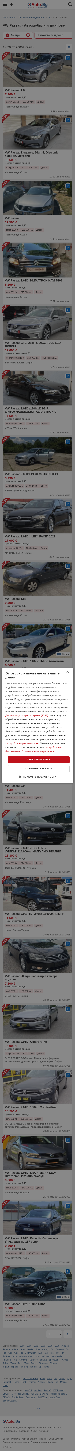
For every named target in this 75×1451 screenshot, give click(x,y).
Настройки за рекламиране (22, 743)
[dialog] (37, 725)
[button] (38, 777)
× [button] (67, 672)
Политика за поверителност (39, 751)
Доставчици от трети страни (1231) (26, 715)
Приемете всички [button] (39, 759)
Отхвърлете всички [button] (38, 768)
